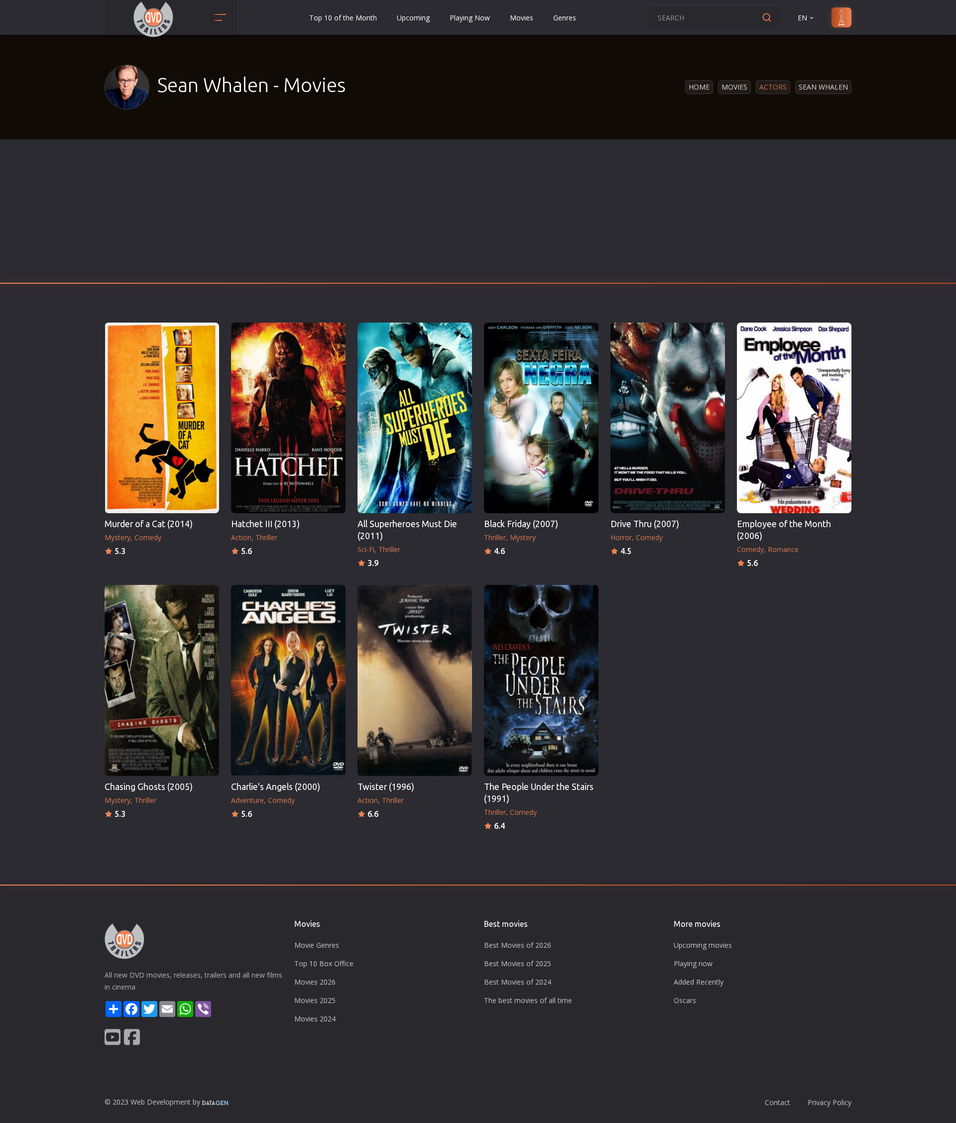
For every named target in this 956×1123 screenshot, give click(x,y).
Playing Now (470, 17)
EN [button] (802, 17)
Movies (521, 17)
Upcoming (413, 17)
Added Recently (698, 982)
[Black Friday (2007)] (541, 418)
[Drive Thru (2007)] (667, 418)
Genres (564, 17)
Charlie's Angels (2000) (275, 786)
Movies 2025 (315, 1000)
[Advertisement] (478, 214)
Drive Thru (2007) (644, 524)
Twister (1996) (386, 786)
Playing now (693, 963)
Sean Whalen (823, 87)
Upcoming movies (703, 945)
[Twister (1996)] (415, 680)
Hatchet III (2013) (265, 524)
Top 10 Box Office (324, 963)
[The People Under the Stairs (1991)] (541, 680)
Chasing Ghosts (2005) (149, 786)
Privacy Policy (829, 1102)
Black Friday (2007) (521, 524)
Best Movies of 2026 (517, 945)
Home (699, 87)
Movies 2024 (315, 1018)
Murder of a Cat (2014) (149, 524)
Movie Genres (316, 945)
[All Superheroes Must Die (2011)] (415, 418)
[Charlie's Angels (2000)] (288, 680)
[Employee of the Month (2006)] (794, 418)
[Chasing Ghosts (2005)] (162, 680)
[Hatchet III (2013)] (288, 418)
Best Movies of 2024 (517, 982)
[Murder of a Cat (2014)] (162, 418)
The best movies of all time (528, 1000)
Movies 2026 (315, 982)
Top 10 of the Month (343, 17)
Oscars (685, 1000)
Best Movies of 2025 (517, 963)
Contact (777, 1102)
